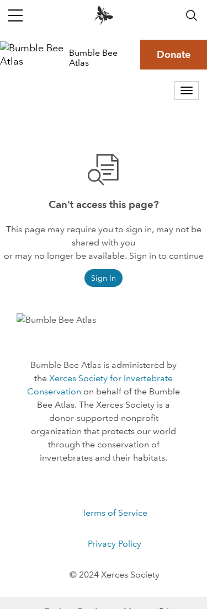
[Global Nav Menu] (15, 15)
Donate (173, 54)
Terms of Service (114, 512)
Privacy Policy (114, 543)
